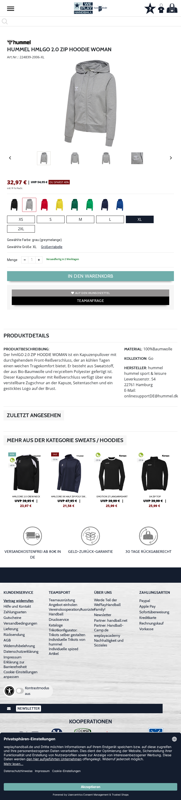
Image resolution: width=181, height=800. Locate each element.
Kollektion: (135, 358)
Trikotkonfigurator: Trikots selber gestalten (67, 632)
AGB (7, 640)
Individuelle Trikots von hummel (67, 641)
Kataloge (56, 625)
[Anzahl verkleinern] (24, 259)
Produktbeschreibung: (26, 349)
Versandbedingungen (20, 623)
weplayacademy (107, 635)
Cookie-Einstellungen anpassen (20, 674)
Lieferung (11, 629)
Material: (133, 349)
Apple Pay (147, 606)
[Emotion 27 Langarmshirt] (112, 479)
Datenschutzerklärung (21, 651)
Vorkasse (146, 629)
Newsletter (102, 615)
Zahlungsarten (15, 612)
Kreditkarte (147, 617)
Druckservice (59, 619)
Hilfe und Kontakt (17, 606)
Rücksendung (14, 634)
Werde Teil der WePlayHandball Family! (107, 605)
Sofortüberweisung (154, 612)
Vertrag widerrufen (18, 600)
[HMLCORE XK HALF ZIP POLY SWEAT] (69, 479)
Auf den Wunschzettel (92, 293)
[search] (90, 21)
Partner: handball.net (110, 620)
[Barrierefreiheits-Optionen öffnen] (9, 691)
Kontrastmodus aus (37, 691)
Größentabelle (51, 247)
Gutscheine (12, 617)
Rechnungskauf (151, 623)
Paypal (144, 600)
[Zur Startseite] (90, 8)
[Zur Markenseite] (19, 43)
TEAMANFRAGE (90, 300)
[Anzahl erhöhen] (38, 259)
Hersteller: (135, 368)
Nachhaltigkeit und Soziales (108, 642)
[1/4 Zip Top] (155, 479)
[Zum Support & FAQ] (150, 7)
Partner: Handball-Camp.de (108, 627)
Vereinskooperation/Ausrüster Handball (72, 611)
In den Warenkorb (90, 276)
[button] (11, 8)
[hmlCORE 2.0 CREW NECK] (26, 479)
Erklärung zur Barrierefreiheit (15, 664)
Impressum (12, 657)
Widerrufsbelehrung (19, 646)
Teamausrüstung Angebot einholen (63, 602)
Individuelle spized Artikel (63, 651)
